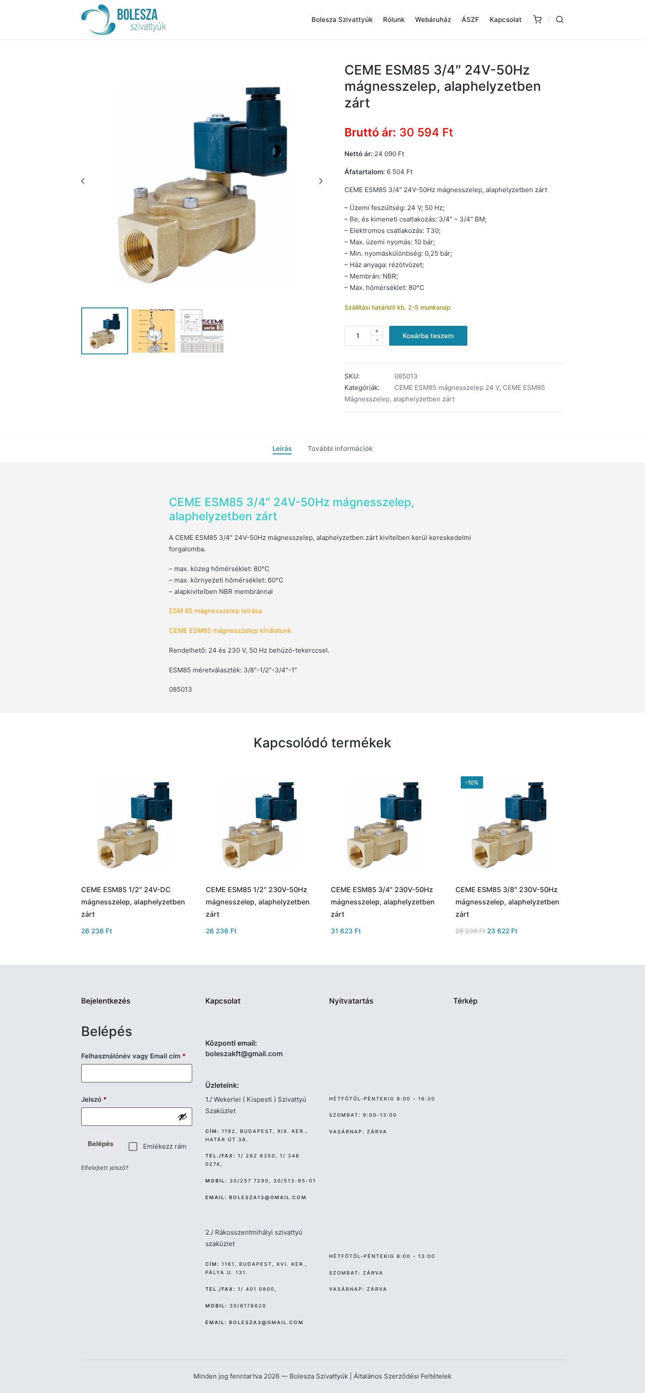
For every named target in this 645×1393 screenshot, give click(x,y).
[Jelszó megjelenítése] (182, 1117)
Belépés (100, 1143)
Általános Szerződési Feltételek (403, 1376)
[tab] (282, 448)
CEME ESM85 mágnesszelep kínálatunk (230, 630)
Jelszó (107, 1099)
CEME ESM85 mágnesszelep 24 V (446, 387)
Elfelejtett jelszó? (105, 1167)
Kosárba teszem (428, 336)
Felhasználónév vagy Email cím (136, 1055)
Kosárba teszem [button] (134, 876)
